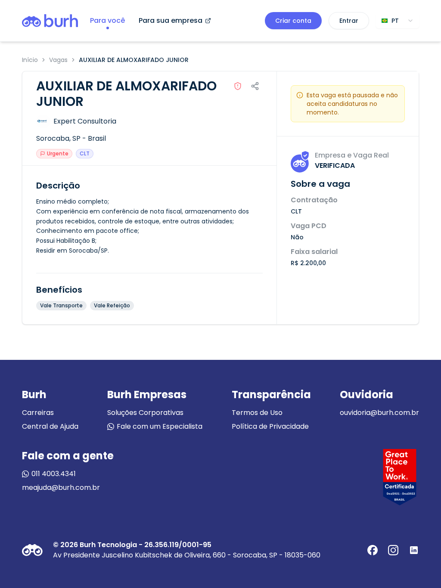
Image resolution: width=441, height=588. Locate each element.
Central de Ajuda (50, 426)
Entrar (348, 20)
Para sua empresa (170, 20)
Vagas (58, 60)
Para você (107, 20)
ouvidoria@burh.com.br (379, 413)
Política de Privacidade (270, 426)
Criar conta (293, 20)
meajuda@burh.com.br (61, 487)
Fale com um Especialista (159, 426)
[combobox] (397, 20)
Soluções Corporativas (145, 413)
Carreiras (38, 413)
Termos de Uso (257, 413)
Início (30, 60)
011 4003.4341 (53, 474)
